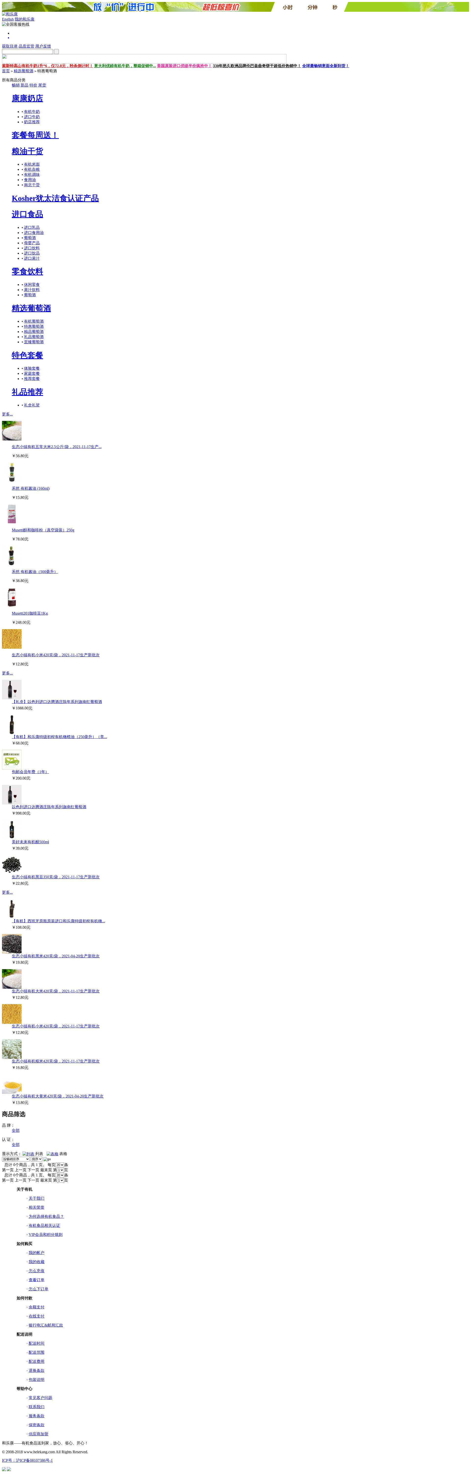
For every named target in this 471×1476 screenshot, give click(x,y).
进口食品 (27, 214)
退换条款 (36, 1370)
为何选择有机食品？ (46, 1216)
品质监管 (26, 46)
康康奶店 (27, 98)
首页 (6, 71)
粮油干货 (27, 151)
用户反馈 (43, 46)
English (8, 19)
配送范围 (36, 1352)
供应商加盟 (38, 1434)
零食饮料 (27, 271)
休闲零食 (32, 284)
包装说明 (36, 1380)
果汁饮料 (32, 290)
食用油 (30, 180)
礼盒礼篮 (32, 405)
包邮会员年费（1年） (30, 772)
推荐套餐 (32, 379)
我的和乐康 (24, 19)
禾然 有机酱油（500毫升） (35, 572)
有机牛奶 (32, 112)
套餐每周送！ (35, 135)
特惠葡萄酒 (34, 326)
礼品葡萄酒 (34, 337)
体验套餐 (32, 368)
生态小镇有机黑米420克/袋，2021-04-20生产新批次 (56, 956)
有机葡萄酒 (34, 321)
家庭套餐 (32, 373)
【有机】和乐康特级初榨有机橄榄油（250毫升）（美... (59, 737)
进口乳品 (32, 227)
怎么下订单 (38, 1289)
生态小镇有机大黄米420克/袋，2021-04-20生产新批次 (58, 1096)
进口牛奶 (32, 117)
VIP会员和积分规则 (46, 1234)
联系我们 (36, 1407)
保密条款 (36, 1425)
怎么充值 (36, 1271)
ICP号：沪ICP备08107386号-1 (27, 1460)
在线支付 (36, 1316)
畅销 (16, 85)
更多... (7, 414)
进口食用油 (34, 233)
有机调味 (32, 174)
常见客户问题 (40, 1398)
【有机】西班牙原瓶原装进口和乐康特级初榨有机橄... (58, 921)
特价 (33, 85)
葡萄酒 (30, 238)
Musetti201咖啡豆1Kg (30, 613)
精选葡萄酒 (23, 71)
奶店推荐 (32, 122)
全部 (16, 1130)
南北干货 (32, 185)
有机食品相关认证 (44, 1225)
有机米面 (32, 164)
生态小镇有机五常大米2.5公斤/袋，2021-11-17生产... (57, 447)
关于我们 (36, 1198)
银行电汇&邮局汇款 (46, 1325)
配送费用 (36, 1361)
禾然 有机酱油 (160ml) (31, 488)
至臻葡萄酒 (34, 342)
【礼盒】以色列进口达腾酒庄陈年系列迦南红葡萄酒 (57, 702)
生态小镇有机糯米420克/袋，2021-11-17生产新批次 (56, 1061)
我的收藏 (36, 1262)
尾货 (42, 85)
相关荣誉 (36, 1207)
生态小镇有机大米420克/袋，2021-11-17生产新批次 (56, 991)
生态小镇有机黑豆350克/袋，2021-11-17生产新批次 (56, 877)
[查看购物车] (240, 38)
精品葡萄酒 (34, 331)
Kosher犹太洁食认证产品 (55, 198)
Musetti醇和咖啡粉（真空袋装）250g (43, 530)
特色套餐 (27, 355)
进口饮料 (32, 248)
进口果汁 (32, 258)
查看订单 (36, 1280)
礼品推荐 (27, 392)
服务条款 (36, 1416)
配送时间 (36, 1343)
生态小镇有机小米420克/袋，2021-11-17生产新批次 (56, 655)
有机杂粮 (32, 169)
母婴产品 (32, 243)
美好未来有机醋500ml (30, 842)
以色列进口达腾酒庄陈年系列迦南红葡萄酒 (49, 807)
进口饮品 (32, 253)
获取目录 (10, 46)
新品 (24, 85)
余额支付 (36, 1307)
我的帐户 (36, 1253)
